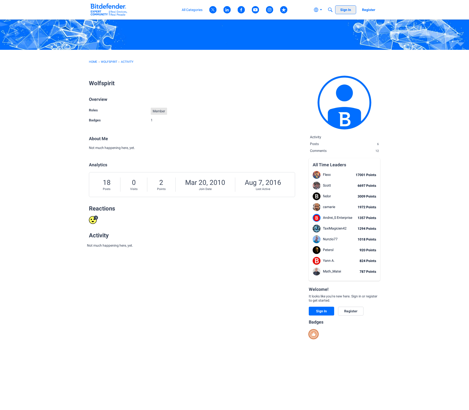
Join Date (205, 189)
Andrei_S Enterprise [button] (337, 218)
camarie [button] (329, 207)
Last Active (263, 189)
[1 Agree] (314, 334)
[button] (316, 175)
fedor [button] (327, 196)
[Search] (330, 9)
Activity (315, 137)
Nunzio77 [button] (330, 239)
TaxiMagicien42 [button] (335, 228)
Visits (134, 189)
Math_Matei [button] (332, 271)
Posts (106, 189)
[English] (109, 9)
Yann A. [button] (329, 261)
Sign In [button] (321, 311)
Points (161, 189)
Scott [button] (327, 185)
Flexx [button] (327, 175)
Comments (344, 151)
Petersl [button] (328, 250)
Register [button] (350, 311)
